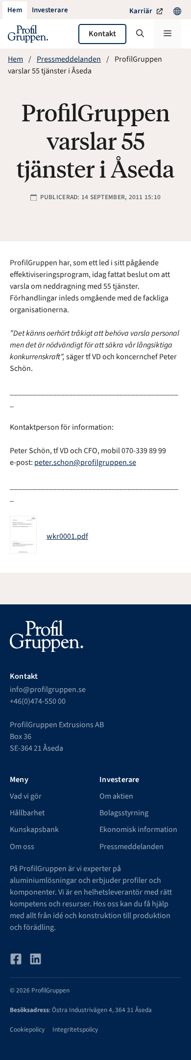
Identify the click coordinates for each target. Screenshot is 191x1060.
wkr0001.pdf (67, 536)
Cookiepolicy (27, 1029)
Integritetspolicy (75, 1029)
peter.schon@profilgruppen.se (85, 462)
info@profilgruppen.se (48, 689)
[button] (140, 33)
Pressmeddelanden (69, 59)
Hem (15, 59)
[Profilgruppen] (28, 34)
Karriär (140, 11)
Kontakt (102, 33)
